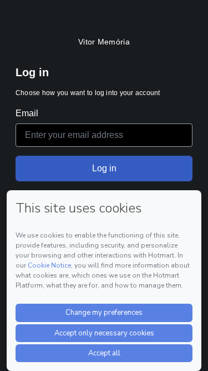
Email (27, 113)
